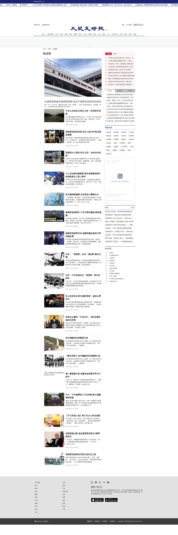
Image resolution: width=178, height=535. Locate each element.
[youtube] (108, 482)
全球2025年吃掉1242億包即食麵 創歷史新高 (121, 109)
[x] (104, 482)
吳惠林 (109, 146)
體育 (125, 34)
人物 (36, 512)
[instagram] (91, 482)
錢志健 (109, 136)
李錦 (129, 143)
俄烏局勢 (111, 265)
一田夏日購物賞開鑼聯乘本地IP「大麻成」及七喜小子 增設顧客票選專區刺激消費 (121, 61)
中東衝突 (111, 263)
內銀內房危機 (113, 268)
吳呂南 (124, 136)
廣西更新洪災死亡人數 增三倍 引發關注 (119, 69)
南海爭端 (111, 260)
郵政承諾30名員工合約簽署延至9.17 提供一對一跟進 (121, 98)
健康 (103, 34)
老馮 (132, 146)
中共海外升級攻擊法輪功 (116, 278)
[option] (73, 78)
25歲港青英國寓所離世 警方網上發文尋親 (121, 118)
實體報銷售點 (46, 25)
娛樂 (135, 34)
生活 (99, 34)
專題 (36, 506)
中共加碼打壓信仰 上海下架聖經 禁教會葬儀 (121, 115)
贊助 (123, 25)
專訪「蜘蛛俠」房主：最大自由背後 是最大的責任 (121, 101)
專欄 (89, 34)
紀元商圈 (129, 25)
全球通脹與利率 (113, 255)
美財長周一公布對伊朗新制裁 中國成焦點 (120, 84)
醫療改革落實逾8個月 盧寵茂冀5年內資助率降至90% (121, 73)
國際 (75, 34)
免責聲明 (104, 521)
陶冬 (108, 150)
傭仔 (115, 143)
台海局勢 (111, 258)
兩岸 (70, 34)
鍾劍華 (116, 132)
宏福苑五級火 (113, 281)
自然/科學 (115, 34)
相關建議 (89, 521)
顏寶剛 (116, 139)
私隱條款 (112, 521)
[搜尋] (143, 25)
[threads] (100, 482)
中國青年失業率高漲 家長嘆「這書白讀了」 (120, 81)
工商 (64, 509)
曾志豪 (109, 132)
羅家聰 (131, 136)
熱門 (61, 34)
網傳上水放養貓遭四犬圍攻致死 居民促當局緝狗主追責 (121, 79)
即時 (56, 34)
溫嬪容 (115, 150)
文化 (108, 34)
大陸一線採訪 (113, 276)
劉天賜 (124, 132)
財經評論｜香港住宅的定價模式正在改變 (120, 121)
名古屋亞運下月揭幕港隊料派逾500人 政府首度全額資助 (121, 67)
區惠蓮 (109, 154)
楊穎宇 (124, 139)
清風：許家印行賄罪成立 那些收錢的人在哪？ (121, 106)
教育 (130, 34)
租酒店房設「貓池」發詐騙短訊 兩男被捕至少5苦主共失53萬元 (121, 64)
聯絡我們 (97, 521)
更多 (129, 150)
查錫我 (122, 150)
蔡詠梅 (131, 139)
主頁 (44, 49)
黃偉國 (109, 139)
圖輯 (64, 506)
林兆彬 (109, 143)
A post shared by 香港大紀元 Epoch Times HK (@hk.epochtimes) (125, 200)
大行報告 (111, 271)
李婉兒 (116, 146)
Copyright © (121, 521)
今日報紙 (37, 482)
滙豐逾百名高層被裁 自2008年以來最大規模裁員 (121, 95)
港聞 (66, 34)
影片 (36, 485)
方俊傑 (131, 132)
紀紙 (121, 34)
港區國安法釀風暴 (114, 273)
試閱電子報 (37, 25)
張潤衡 (122, 143)
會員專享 (51, 34)
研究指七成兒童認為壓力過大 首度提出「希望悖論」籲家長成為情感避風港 (121, 58)
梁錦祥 (116, 136)
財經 (80, 34)
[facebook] (95, 482)
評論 (94, 34)
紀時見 (111, 253)
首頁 (43, 34)
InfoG (85, 34)
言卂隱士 (125, 146)
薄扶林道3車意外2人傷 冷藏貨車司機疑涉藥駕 (121, 75)
